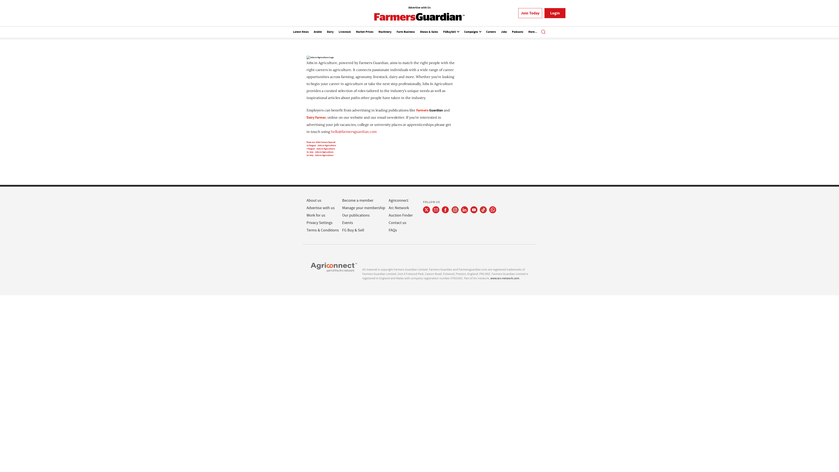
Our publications (356, 215)
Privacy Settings (320, 222)
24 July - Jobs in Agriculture (320, 155)
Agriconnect (398, 200)
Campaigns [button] (471, 32)
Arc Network (399, 207)
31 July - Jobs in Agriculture (320, 152)
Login (555, 13)
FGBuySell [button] (450, 32)
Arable (318, 32)
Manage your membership (363, 207)
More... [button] (532, 32)
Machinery (385, 32)
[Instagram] (455, 209)
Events (347, 222)
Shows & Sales (429, 32)
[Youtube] (473, 209)
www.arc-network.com (504, 278)
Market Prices (364, 32)
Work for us (316, 215)
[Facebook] (445, 209)
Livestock (345, 32)
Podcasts (517, 32)
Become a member (357, 200)
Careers (491, 32)
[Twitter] (426, 209)
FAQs (393, 230)
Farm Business (406, 32)
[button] (543, 32)
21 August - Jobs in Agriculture (321, 145)
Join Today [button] (530, 13)
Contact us (397, 222)
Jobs (504, 32)
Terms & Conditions (323, 230)
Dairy (330, 32)
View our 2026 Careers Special (321, 142)
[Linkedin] (464, 209)
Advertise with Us (419, 7)
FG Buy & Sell (353, 230)
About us (314, 200)
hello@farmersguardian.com (354, 131)
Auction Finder (401, 215)
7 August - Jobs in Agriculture (321, 148)
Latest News (301, 32)
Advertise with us (321, 207)
